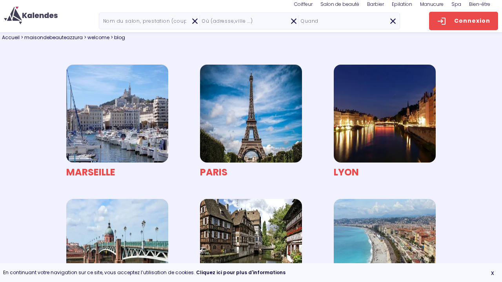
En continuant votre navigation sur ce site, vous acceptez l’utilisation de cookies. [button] (144, 272)
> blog (118, 37)
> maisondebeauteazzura (52, 37)
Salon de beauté (339, 4)
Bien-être (479, 4)
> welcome (97, 37)
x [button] (492, 272)
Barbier (375, 4)
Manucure (432, 4)
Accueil (11, 37)
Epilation (402, 4)
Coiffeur (303, 4)
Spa (456, 4)
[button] (31, 15)
